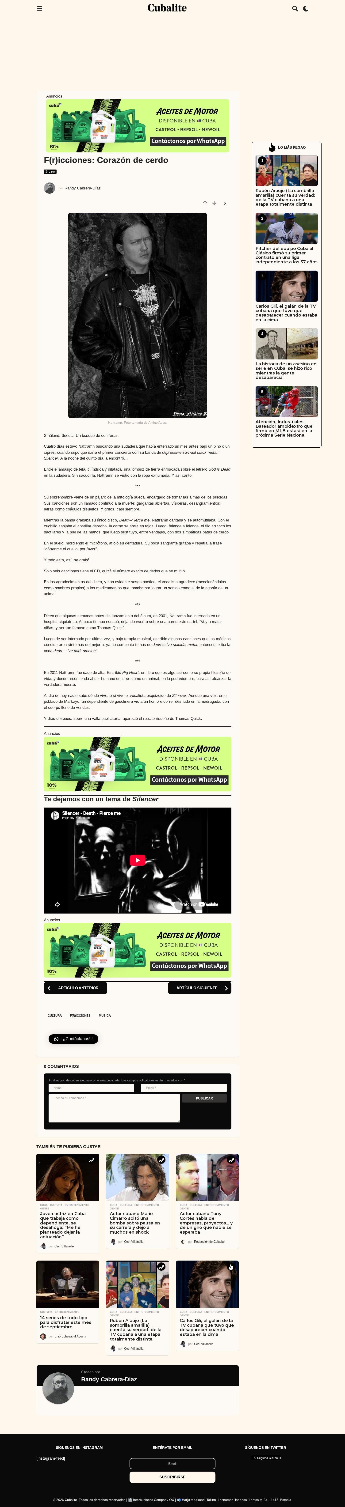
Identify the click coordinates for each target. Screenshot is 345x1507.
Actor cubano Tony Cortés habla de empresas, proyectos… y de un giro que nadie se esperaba (206, 1223)
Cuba (44, 1205)
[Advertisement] (172, 52)
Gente (44, 1208)
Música (105, 1015)
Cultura (55, 1015)
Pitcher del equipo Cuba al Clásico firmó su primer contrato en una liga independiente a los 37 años (287, 255)
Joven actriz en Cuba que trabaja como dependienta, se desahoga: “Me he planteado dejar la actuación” (63, 1225)
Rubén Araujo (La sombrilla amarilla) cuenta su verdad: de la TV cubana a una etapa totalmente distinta (135, 1330)
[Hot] (231, 1266)
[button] (39, 8)
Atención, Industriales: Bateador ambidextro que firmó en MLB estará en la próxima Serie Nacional (284, 428)
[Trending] (91, 1160)
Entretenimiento (77, 1205)
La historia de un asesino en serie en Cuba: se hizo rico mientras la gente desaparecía (286, 370)
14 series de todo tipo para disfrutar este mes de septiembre (65, 1322)
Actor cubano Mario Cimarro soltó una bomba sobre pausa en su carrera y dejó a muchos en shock (135, 1223)
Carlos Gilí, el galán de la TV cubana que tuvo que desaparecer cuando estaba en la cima (207, 1327)
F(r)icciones (80, 1015)
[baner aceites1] (137, 125)
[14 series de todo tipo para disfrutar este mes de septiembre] (67, 1284)
